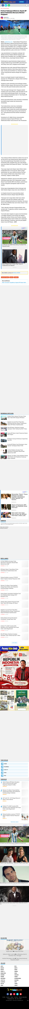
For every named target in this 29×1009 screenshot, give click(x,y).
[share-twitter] (6, 5)
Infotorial (3, 978)
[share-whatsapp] (9, 5)
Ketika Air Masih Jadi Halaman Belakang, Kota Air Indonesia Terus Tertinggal (15, 955)
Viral (5, 775)
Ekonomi (2, 974)
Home (2, 8)
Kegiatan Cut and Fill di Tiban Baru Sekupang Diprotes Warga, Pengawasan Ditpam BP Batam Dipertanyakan (10, 611)
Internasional (18, 978)
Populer (21, 1)
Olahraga (3, 981)
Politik (5, 763)
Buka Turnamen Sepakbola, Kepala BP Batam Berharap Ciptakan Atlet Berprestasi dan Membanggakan (14, 282)
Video (5, 772)
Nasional (17, 980)
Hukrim (2, 976)
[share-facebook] (3, 5)
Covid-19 (6, 769)
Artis (2, 966)
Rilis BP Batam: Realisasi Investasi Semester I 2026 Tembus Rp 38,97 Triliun (10, 634)
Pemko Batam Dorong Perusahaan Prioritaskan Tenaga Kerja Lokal (9, 618)
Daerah (11, 277)
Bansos (2, 967)
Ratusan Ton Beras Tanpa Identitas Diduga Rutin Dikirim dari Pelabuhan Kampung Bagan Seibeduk (9, 587)
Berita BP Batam (5, 277)
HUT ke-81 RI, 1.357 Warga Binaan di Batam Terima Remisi (11, 798)
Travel (16, 983)
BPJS (16, 966)
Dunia (16, 973)
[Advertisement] (14, 140)
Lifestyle (3, 980)
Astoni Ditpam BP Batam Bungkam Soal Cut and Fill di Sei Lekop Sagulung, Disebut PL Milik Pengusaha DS (11, 783)
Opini (16, 981)
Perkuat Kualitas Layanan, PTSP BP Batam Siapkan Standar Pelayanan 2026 (10, 578)
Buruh (16, 969)
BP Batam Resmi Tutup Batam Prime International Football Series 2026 (9, 570)
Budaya (2, 969)
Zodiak (16, 985)
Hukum (16, 976)
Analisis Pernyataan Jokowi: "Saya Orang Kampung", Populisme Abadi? (14, 959)
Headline (16, 277)
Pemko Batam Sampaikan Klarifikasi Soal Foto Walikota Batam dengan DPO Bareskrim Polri (11, 595)
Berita (16, 967)
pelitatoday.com (8, 42)
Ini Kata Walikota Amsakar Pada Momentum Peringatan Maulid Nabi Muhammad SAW (9, 563)
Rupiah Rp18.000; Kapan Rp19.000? (14, 951)
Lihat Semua (14, 642)
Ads (14, 990)
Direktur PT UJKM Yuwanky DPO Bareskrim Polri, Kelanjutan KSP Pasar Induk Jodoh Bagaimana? (10, 627)
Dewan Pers (3, 973)
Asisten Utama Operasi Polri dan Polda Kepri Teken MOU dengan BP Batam (10, 602)
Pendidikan (6, 766)
